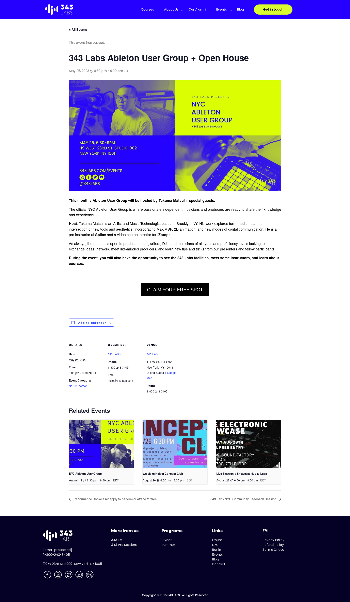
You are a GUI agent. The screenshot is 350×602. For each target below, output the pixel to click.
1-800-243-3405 (56, 554)
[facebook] (47, 575)
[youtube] (79, 575)
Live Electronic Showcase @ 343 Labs (241, 474)
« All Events (78, 29)
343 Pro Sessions (124, 544)
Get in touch (273, 9)
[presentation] (101, 444)
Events (221, 9)
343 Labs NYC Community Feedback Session (243, 499)
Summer (168, 544)
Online (217, 540)
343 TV (116, 540)
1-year (167, 540)
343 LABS (114, 354)
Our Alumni (197, 9)
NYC (215, 544)
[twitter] (69, 575)
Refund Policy (273, 544)
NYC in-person (78, 386)
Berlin (216, 549)
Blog (240, 9)
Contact (218, 564)
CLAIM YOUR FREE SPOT (175, 289)
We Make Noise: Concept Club (163, 474)
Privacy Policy (273, 540)
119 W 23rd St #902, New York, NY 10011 (72, 563)
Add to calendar (92, 323)
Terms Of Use (273, 549)
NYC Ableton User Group (85, 474)
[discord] (90, 575)
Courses (147, 9)
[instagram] (58, 575)
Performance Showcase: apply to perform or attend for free (115, 499)
